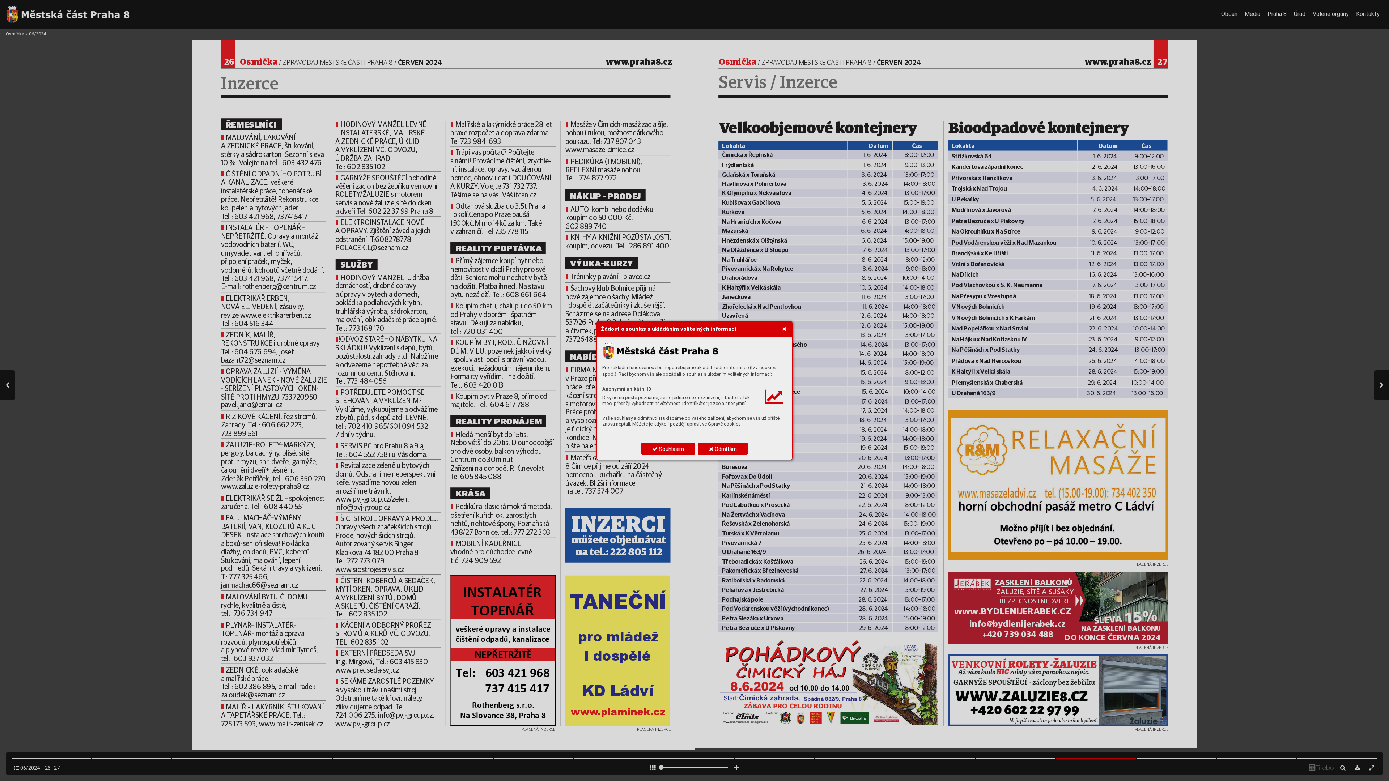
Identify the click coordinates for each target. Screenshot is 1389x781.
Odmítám (725, 449)
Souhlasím (671, 449)
